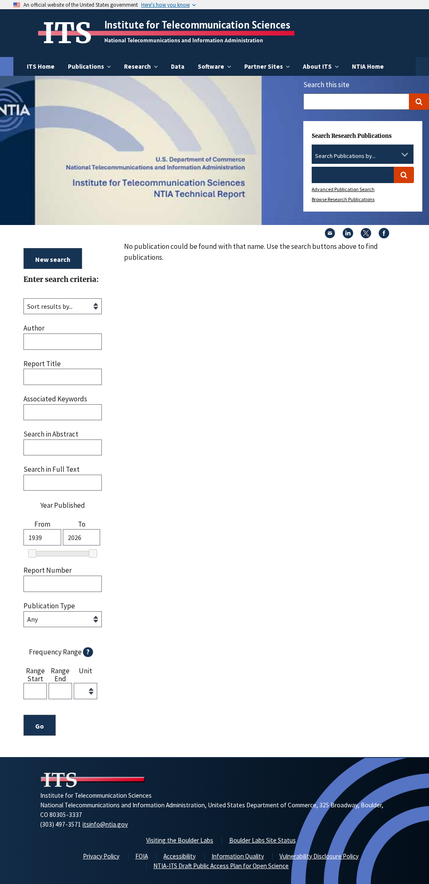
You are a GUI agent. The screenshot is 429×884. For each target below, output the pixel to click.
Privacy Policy (101, 856)
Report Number (47, 570)
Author (33, 328)
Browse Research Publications (343, 199)
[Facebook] (384, 235)
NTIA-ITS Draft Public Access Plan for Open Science (221, 866)
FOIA (141, 856)
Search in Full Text (51, 469)
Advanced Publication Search (343, 189)
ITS (67, 33)
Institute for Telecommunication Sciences (197, 24)
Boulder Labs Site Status (262, 840)
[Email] (330, 235)
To (81, 524)
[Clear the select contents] (393, 154)
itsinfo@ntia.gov (105, 824)
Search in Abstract (50, 434)
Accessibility (179, 856)
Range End (60, 674)
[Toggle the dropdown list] (404, 154)
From (42, 524)
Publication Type (49, 606)
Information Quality (238, 856)
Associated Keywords (55, 399)
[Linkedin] (348, 235)
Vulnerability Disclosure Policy (319, 856)
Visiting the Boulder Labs (179, 840)
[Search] (419, 101)
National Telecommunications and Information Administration (183, 40)
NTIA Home (368, 66)
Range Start (35, 674)
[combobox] (362, 156)
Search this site (326, 84)
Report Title (42, 364)
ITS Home (40, 66)
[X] (366, 235)
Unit (85, 671)
